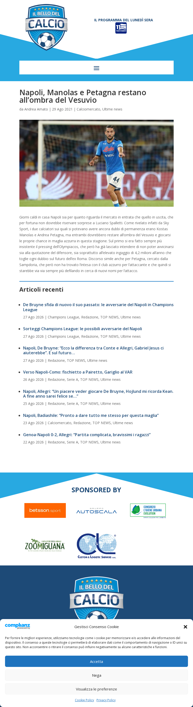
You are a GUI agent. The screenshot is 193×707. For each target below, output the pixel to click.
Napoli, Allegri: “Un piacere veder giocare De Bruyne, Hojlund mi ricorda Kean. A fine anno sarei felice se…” (98, 394)
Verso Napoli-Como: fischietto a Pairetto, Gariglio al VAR (77, 372)
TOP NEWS (109, 317)
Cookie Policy (84, 700)
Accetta (96, 661)
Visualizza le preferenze (96, 688)
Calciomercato (88, 109)
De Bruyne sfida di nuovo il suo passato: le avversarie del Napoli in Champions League (98, 307)
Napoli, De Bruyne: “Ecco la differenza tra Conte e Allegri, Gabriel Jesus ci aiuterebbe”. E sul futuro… (93, 350)
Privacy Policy (106, 700)
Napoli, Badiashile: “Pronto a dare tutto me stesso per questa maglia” (91, 415)
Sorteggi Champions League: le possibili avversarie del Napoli (82, 328)
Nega (96, 675)
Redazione (89, 317)
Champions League (63, 317)
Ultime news (112, 109)
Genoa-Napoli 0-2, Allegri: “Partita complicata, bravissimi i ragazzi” (87, 434)
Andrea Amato (36, 109)
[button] (185, 626)
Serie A (72, 379)
